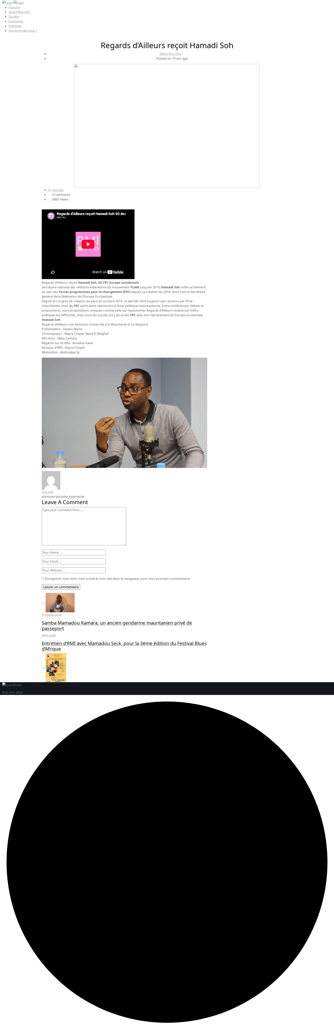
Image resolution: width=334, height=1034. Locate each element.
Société (14, 17)
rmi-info (58, 190)
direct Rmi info (19, 12)
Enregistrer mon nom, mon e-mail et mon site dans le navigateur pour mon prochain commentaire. (117, 579)
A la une (14, 7)
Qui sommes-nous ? (23, 30)
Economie (16, 21)
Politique (15, 26)
